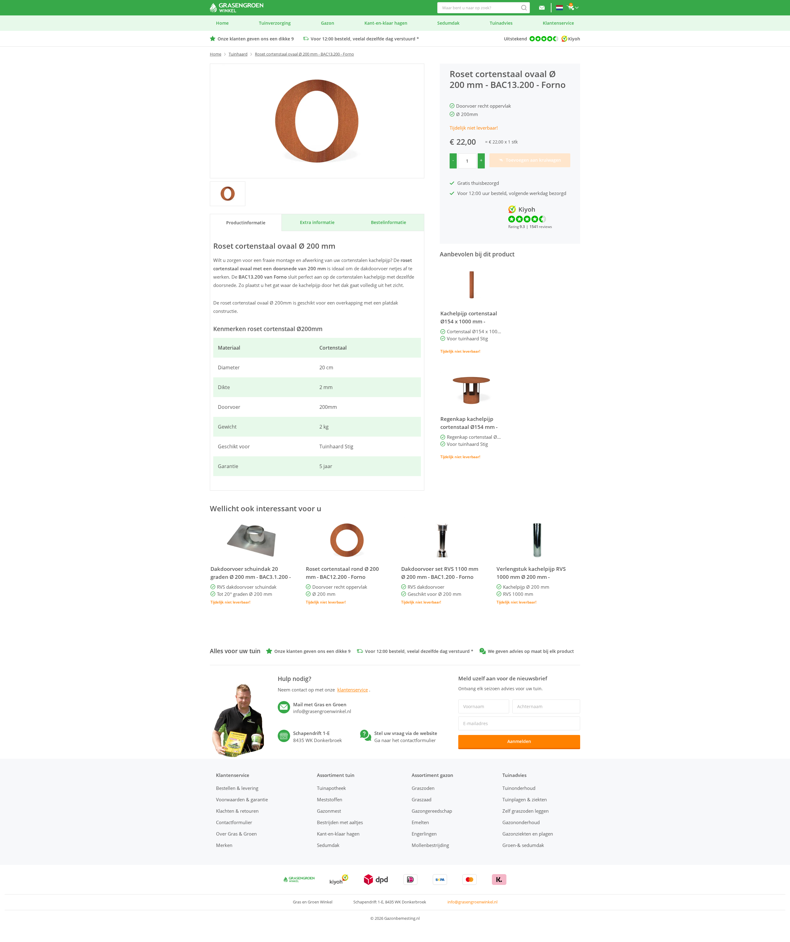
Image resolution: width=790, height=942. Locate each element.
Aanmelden (519, 741)
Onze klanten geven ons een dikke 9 (256, 39)
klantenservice (352, 690)
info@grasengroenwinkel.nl (472, 902)
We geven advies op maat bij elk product (531, 651)
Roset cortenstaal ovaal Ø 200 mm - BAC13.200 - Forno (304, 54)
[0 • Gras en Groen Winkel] (227, 193)
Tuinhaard (238, 54)
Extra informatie (317, 222)
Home (215, 54)
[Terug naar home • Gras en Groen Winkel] (236, 7)
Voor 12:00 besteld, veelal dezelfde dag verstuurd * (365, 39)
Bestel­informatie (388, 222)
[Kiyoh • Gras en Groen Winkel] (338, 879)
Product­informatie (245, 223)
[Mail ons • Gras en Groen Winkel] (542, 7)
